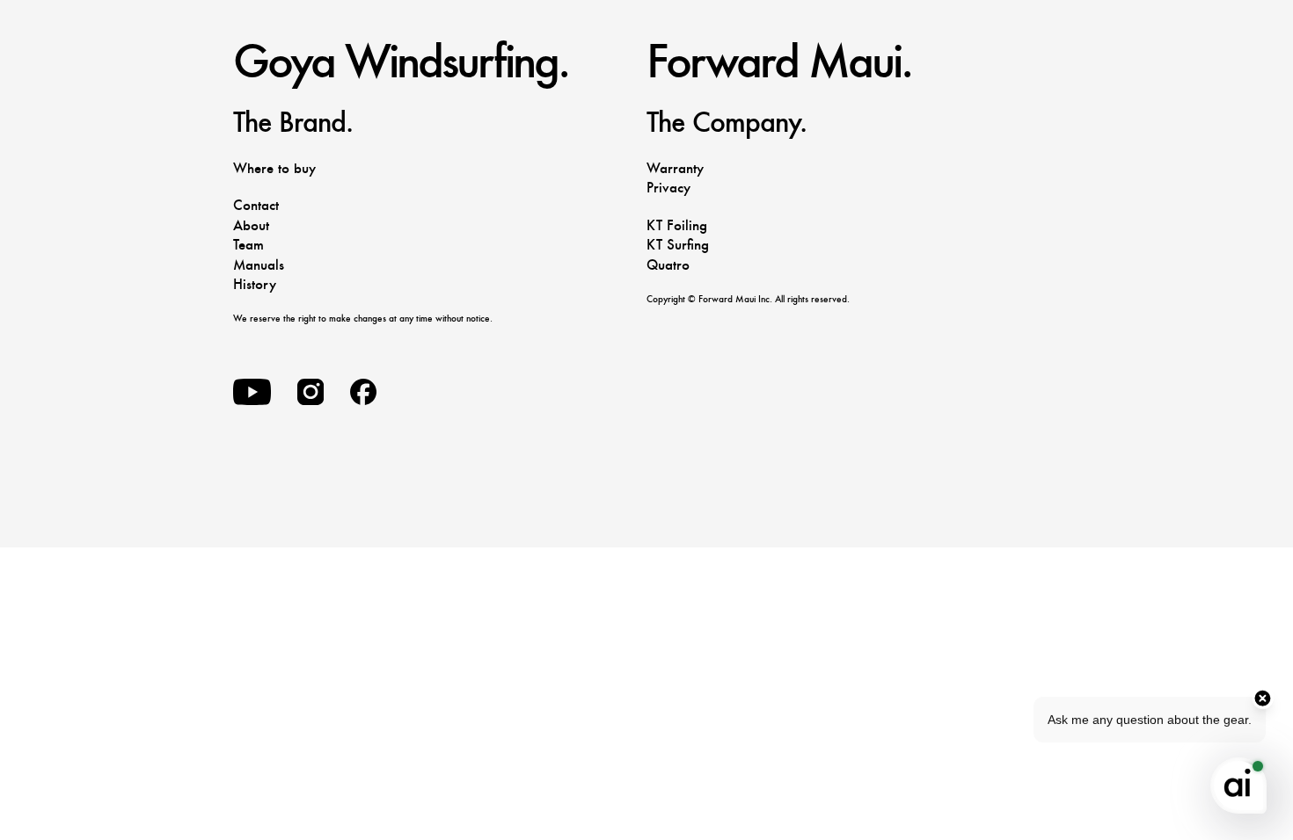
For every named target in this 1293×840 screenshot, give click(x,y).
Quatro (668, 265)
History (254, 284)
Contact (256, 205)
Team (248, 244)
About (251, 225)
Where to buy (274, 168)
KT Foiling (676, 225)
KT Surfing (677, 244)
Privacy (668, 187)
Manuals (258, 265)
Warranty (675, 168)
